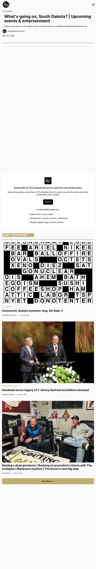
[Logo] (6, 4)
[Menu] (93, 4)
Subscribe (48, 202)
